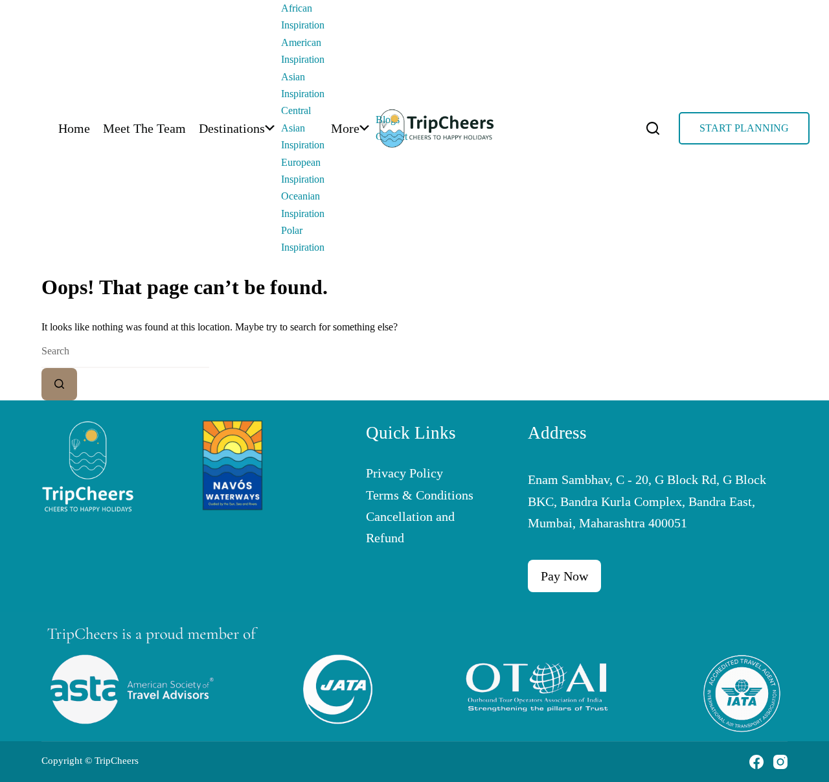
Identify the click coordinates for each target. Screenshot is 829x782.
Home (74, 128)
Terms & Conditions (419, 495)
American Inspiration (302, 51)
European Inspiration (302, 171)
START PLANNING (744, 127)
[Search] (652, 128)
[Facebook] (756, 762)
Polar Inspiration (302, 239)
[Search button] (59, 384)
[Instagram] (780, 762)
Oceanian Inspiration (302, 204)
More (345, 128)
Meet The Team (144, 128)
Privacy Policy (404, 473)
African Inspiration (302, 16)
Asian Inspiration (302, 85)
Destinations (232, 128)
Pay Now (564, 576)
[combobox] (125, 352)
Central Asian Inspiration (302, 127)
